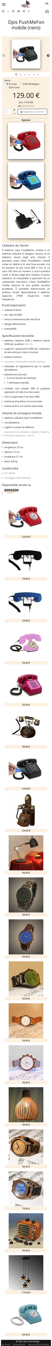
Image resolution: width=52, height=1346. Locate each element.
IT (46, 4)
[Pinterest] (13, 11)
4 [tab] (29, 75)
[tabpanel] (26, 54)
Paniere (47, 11)
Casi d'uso (5, 1344)
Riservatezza (19, 1344)
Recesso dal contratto (38, 1344)
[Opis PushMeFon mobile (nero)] (26, 54)
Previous (3, 55)
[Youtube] (18, 11)
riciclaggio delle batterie (17, 477)
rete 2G (29, 344)
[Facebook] (3, 11)
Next (47, 55)
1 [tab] (16, 75)
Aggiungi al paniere (34, 111)
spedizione (28, 105)
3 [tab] (25, 75)
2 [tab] (20, 75)
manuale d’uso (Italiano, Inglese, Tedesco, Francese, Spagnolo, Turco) (27, 433)
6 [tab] (38, 75)
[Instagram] (29, 11)
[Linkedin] (24, 11)
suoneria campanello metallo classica (24, 361)
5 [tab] (33, 75)
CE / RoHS (9, 473)
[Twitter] (8, 11)
